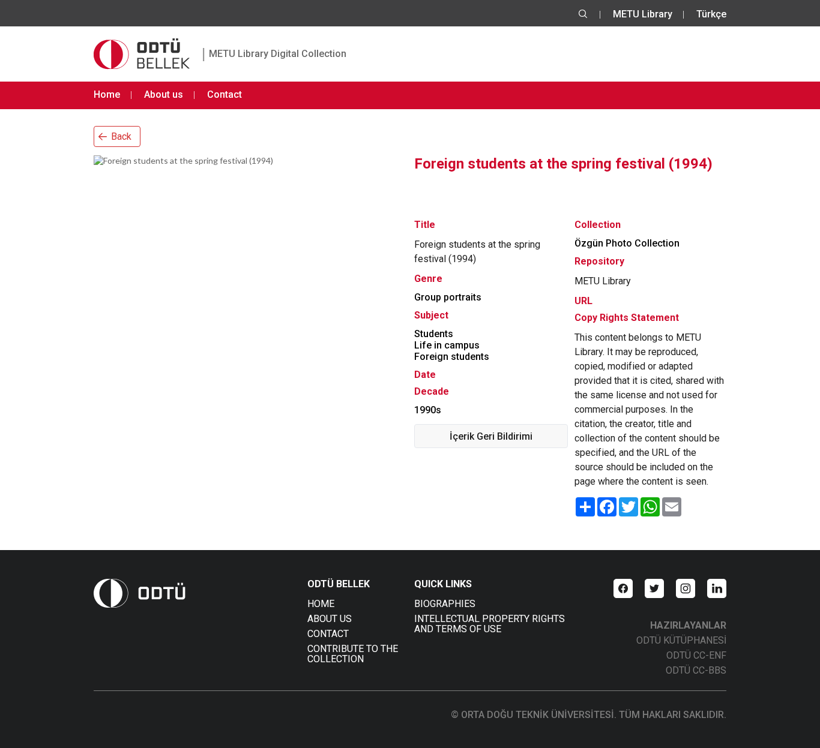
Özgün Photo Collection (627, 243)
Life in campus (447, 345)
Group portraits (447, 297)
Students (433, 334)
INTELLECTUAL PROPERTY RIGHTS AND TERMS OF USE (489, 624)
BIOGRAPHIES (444, 603)
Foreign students (451, 356)
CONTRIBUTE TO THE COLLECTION (352, 654)
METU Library (642, 14)
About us (163, 94)
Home (107, 94)
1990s (427, 410)
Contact (224, 94)
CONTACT (328, 633)
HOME (320, 603)
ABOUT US (329, 618)
